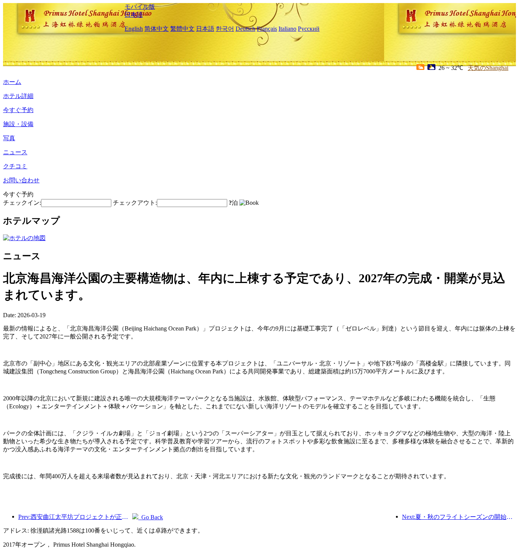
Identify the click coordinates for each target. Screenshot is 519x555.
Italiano (287, 28)
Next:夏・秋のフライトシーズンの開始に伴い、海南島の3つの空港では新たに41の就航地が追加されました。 (459, 517)
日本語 (134, 14)
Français (267, 28)
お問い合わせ (21, 180)
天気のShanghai (488, 68)
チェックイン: (22, 202)
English (134, 28)
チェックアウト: (135, 202)
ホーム (12, 82)
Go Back (150, 517)
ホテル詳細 (18, 96)
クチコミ (15, 166)
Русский (309, 28)
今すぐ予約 (18, 110)
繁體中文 (182, 28)
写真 (9, 138)
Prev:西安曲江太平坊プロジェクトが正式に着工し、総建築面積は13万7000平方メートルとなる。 (75, 517)
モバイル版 (140, 6)
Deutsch (245, 28)
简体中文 (156, 28)
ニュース (15, 152)
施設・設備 (18, 124)
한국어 (225, 28)
